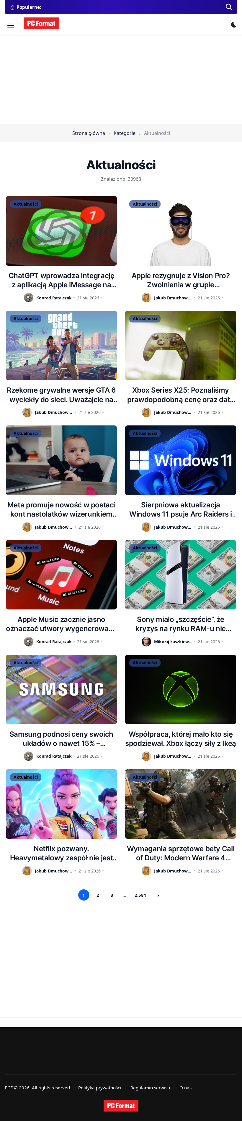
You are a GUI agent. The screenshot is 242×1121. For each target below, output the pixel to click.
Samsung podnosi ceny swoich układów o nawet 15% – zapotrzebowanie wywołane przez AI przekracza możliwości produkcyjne (61, 739)
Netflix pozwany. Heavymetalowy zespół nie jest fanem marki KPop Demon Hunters (61, 853)
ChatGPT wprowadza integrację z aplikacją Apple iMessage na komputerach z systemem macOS (62, 280)
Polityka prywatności (99, 1088)
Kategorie (124, 133)
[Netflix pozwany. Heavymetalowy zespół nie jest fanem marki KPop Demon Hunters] (61, 804)
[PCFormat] (121, 1106)
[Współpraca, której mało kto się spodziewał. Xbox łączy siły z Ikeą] (180, 689)
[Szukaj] (229, 7)
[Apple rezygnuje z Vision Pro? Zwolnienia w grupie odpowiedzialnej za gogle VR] (180, 231)
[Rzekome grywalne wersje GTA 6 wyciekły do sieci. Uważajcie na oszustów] (61, 345)
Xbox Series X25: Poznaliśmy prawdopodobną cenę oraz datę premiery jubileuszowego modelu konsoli (180, 395)
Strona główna (88, 133)
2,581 (140, 895)
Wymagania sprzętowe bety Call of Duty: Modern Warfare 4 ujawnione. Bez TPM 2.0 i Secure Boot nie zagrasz (181, 853)
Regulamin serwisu (150, 1088)
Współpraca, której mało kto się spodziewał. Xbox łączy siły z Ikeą (180, 739)
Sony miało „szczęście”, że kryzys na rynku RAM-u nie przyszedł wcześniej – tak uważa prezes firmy (181, 624)
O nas (185, 1088)
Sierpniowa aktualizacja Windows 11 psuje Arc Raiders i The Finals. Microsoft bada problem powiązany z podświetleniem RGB (180, 510)
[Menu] (11, 25)
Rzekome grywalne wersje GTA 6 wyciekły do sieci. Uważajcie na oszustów (61, 395)
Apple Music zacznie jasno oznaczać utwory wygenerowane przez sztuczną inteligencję (61, 624)
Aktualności (26, 204)
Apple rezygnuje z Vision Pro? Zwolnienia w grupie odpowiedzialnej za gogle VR (181, 280)
